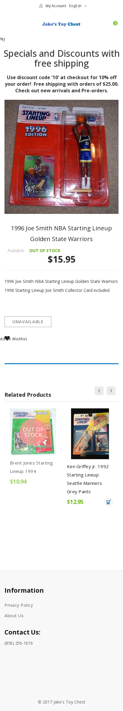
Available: (16, 250)
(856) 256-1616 (18, 643)
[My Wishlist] (104, 26)
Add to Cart (82, 502)
